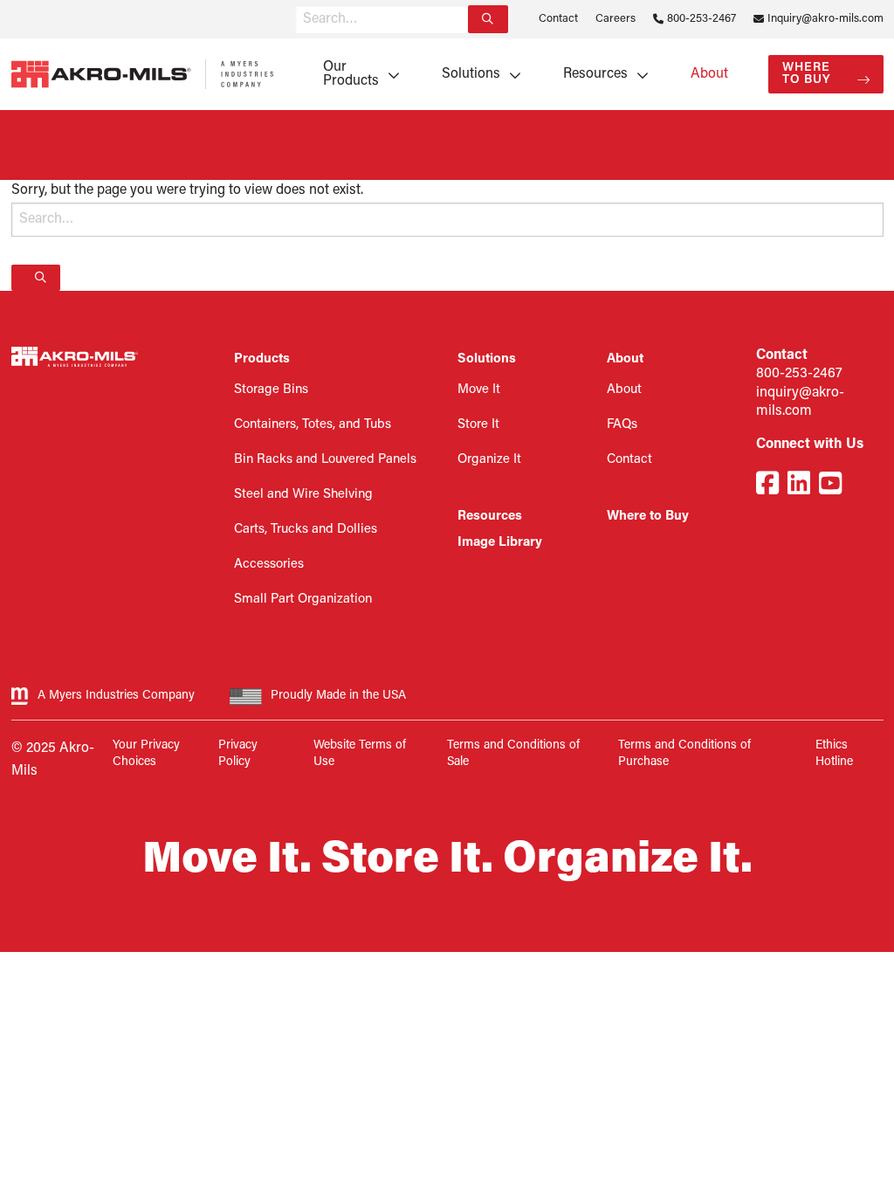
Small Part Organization (303, 599)
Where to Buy (806, 73)
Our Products (351, 74)
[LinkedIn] (798, 486)
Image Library (499, 542)
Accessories (269, 564)
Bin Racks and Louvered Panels (325, 459)
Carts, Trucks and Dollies (305, 529)
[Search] (488, 19)
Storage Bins (271, 390)
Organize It (489, 459)
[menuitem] (355, 74)
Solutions (471, 74)
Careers (615, 18)
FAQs (622, 424)
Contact (558, 18)
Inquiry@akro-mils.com (825, 18)
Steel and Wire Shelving (303, 494)
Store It (478, 424)
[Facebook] (767, 486)
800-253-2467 (701, 18)
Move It (478, 390)
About (709, 74)
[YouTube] (830, 486)
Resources (595, 74)
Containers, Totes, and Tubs (312, 424)
